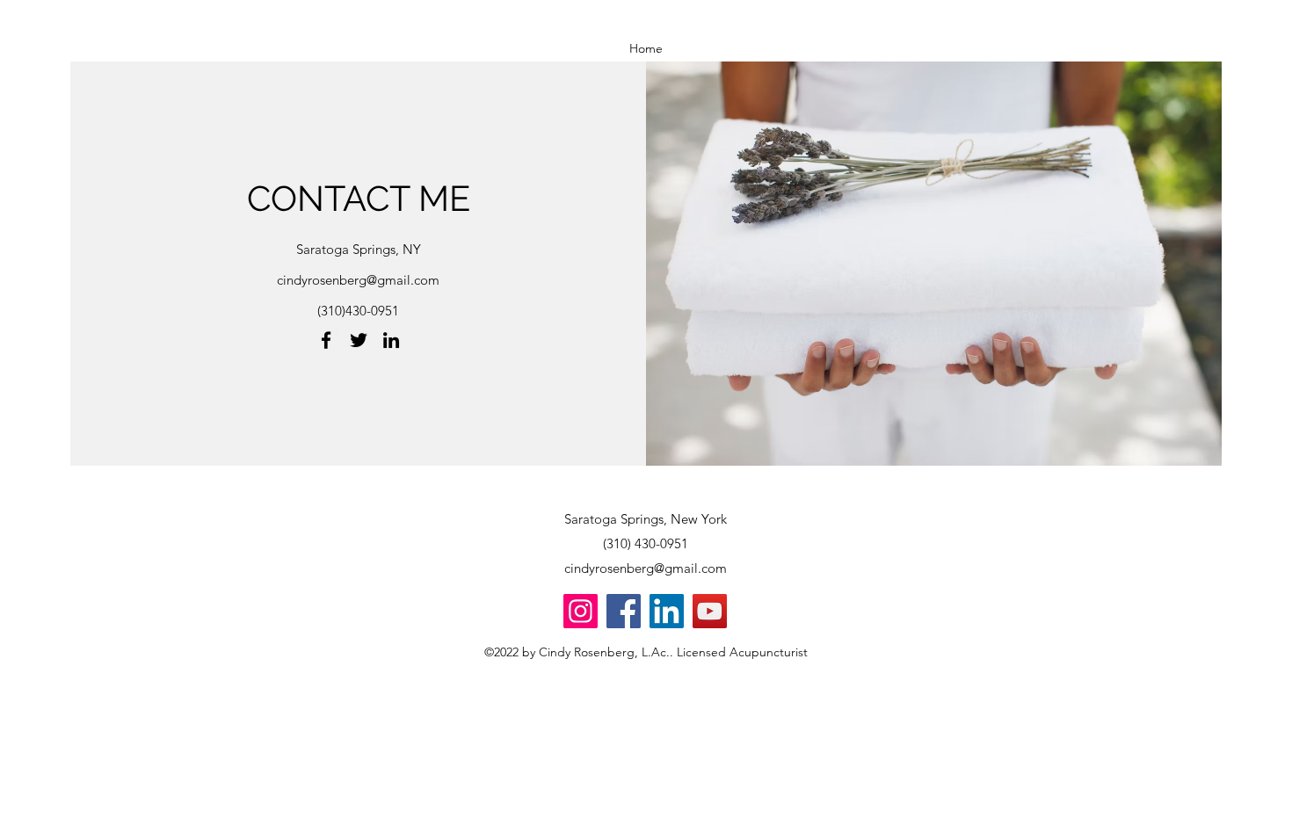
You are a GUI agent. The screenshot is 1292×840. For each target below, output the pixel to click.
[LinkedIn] (391, 340)
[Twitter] (358, 340)
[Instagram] (580, 611)
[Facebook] (326, 340)
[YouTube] (710, 611)
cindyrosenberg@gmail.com (358, 280)
